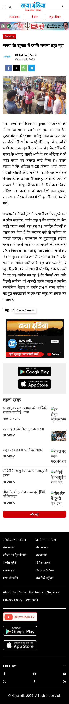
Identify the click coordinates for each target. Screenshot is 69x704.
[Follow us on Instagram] (34, 674)
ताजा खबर (12, 400)
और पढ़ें (34, 514)
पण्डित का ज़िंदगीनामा (14, 555)
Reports (9, 36)
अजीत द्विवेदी (10, 562)
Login (63, 6)
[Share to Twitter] (16, 68)
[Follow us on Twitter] (4, 681)
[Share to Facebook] (8, 68)
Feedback (31, 600)
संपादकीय (41, 555)
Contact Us (25, 592)
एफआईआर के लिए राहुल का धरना (23, 429)
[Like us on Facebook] (4, 674)
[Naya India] (33, 10)
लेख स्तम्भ (8, 547)
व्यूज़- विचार (55, 16)
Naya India (11, 418)
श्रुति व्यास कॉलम (46, 539)
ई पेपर (35, 16)
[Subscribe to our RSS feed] (64, 681)
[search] (10, 7)
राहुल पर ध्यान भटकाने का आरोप (23, 450)
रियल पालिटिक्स (45, 570)
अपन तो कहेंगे (10, 578)
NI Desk (9, 435)
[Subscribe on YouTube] (64, 674)
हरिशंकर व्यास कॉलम (14, 539)
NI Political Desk (25, 55)
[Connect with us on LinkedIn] (34, 681)
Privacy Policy (12, 600)
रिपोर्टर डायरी (43, 562)
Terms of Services (47, 592)
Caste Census (25, 310)
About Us (9, 592)
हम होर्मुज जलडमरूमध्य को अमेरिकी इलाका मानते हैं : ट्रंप (24, 410)
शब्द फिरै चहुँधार (44, 578)
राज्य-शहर (14, 16)
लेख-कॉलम (42, 547)
